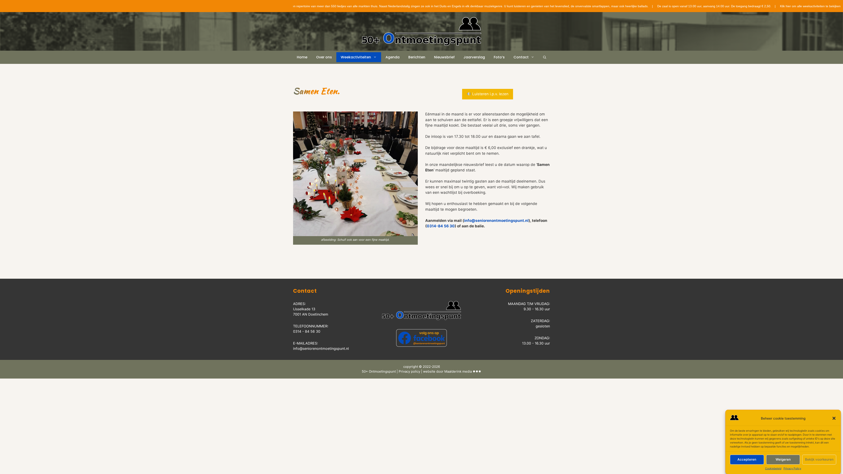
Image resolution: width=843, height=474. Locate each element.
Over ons (324, 57)
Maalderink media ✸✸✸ (462, 371)
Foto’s (499, 57)
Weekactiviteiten (356, 57)
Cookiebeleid (773, 468)
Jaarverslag (474, 57)
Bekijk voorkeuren (819, 459)
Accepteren (746, 459)
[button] (834, 418)
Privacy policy (409, 371)
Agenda (392, 57)
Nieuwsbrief (444, 57)
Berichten (416, 57)
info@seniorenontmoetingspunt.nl (496, 220)
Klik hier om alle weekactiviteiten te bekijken (790, 6)
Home (302, 57)
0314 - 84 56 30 (306, 331)
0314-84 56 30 (441, 226)
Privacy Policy (792, 468)
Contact (521, 57)
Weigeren (783, 459)
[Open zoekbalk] (545, 57)
